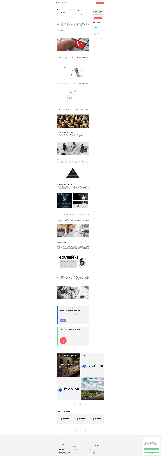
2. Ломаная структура (97, 26)
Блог (84, 2)
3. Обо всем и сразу (97, 27)
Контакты (93, 2)
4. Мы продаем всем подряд (98, 28)
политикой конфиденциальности (79, 452)
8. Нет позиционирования (98, 35)
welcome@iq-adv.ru (96, 445)
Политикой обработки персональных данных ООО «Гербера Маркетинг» (151, 445)
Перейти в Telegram (63, 340)
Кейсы (81, 2)
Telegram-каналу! (98, 12)
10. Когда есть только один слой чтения (98, 39)
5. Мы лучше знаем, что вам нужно (98, 30)
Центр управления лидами (64, 335)
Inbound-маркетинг (74, 446)
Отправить (63, 320)
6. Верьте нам (96, 32)
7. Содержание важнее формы (97, 34)
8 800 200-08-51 (99, 1)
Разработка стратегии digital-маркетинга (75, 444)
